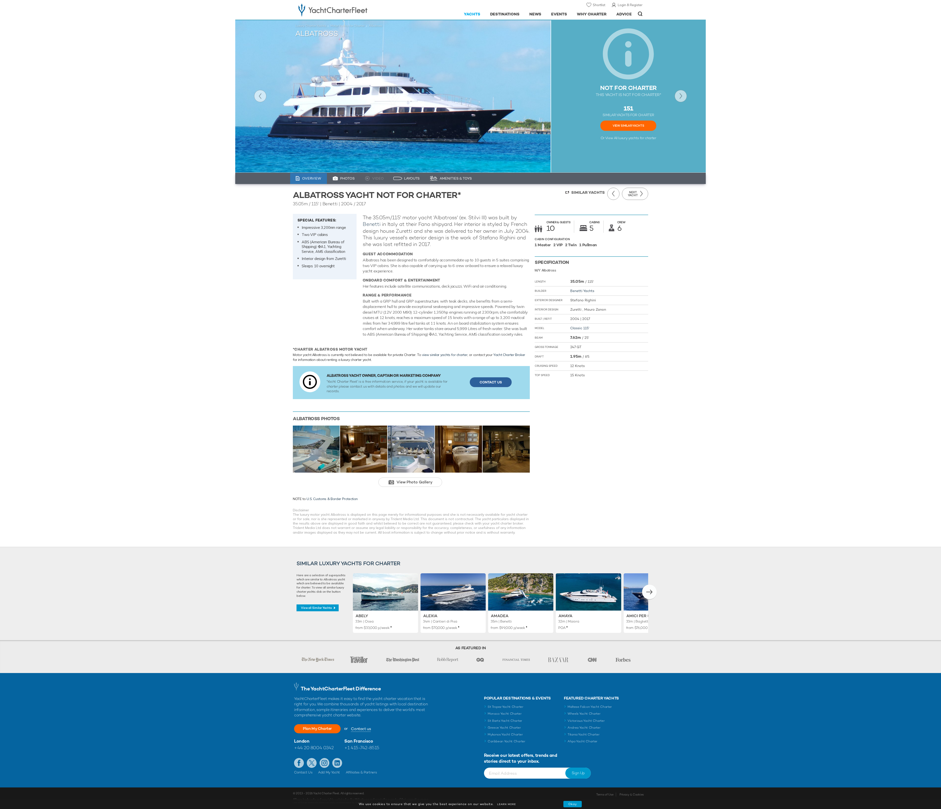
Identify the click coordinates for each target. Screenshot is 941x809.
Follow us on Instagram (324, 763)
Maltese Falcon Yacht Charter (590, 707)
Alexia (430, 615)
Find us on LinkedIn (337, 763)
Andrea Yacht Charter (584, 727)
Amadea (499, 615)
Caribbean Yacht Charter (506, 741)
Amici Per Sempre (645, 615)
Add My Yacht (329, 772)
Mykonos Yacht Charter (505, 734)
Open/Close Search (640, 14)
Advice (624, 14)
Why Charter (592, 14)
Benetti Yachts (582, 291)
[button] (649, 592)
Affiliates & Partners (361, 772)
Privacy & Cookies (631, 795)
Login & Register (630, 5)
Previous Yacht (260, 96)
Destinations (505, 14)
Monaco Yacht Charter (505, 713)
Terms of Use (604, 795)
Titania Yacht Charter (583, 734)
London (301, 741)
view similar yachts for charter (444, 355)
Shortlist (599, 5)
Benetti (372, 224)
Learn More (506, 804)
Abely (362, 615)
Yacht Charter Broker (509, 355)
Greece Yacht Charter (504, 727)
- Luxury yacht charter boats (348, 10)
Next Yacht (681, 96)
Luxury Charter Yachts (310, 26)
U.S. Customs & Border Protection (332, 499)
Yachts (472, 14)
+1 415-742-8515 (361, 747)
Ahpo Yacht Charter (582, 741)
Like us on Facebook (299, 763)
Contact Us (491, 382)
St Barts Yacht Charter (505, 721)
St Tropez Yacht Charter (505, 707)
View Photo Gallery (414, 482)
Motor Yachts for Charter (347, 26)
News (535, 14)
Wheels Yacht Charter (584, 713)
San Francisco (358, 741)
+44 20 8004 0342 (314, 747)
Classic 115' (579, 328)
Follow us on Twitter (312, 763)
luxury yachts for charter (637, 138)
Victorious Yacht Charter (586, 721)
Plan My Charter (317, 728)
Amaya (565, 615)
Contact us (361, 728)
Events (559, 14)
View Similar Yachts (628, 126)
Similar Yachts (588, 192)
